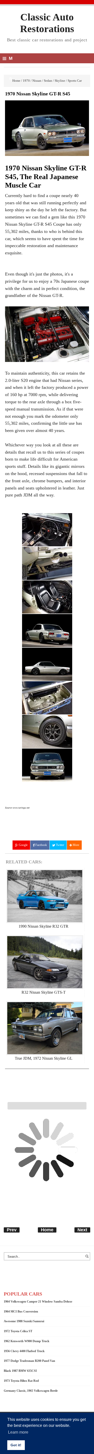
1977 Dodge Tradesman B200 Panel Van (29, 1361)
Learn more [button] (18, 1432)
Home (47, 1229)
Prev (12, 1229)
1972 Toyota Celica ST (18, 1331)
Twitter (59, 845)
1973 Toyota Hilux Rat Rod (21, 1381)
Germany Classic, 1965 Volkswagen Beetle (31, 1390)
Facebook (41, 845)
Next (82, 1229)
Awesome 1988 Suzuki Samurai (24, 1321)
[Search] (87, 1259)
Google (23, 845)
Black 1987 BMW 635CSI (20, 1371)
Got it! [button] (16, 1445)
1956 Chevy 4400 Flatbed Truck (24, 1351)
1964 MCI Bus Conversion (21, 1311)
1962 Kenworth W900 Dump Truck (26, 1341)
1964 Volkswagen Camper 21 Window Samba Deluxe (38, 1301)
